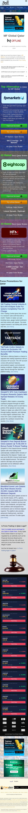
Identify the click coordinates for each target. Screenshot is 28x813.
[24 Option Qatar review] (14, 730)
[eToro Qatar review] (14, 727)
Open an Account (13, 126)
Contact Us (7, 792)
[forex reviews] (6, 789)
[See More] (10, 327)
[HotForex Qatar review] (5, 727)
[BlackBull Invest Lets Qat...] (13, 484)
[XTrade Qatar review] (14, 723)
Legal (19, 792)
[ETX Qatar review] (5, 730)
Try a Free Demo (13, 132)
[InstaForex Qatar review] (5, 723)
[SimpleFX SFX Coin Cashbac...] (13, 390)
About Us (2, 792)
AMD (2, 11)
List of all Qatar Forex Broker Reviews (14, 734)
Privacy (10, 792)
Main (7, 7)
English (12, 7)
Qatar (2, 7)
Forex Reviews (20, 7)
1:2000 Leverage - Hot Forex (14, 259)
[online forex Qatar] (6, 4)
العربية (11, 781)
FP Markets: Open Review (14, 137)
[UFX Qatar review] (23, 723)
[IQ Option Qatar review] (23, 727)
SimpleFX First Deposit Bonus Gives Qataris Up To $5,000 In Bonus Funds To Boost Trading (14, 443)
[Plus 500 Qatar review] (5, 719)
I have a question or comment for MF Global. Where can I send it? (14, 76)
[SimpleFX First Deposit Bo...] (13, 439)
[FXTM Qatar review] (23, 730)
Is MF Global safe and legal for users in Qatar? (14, 72)
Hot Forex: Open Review (14, 263)
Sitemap (25, 792)
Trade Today (14, 585)
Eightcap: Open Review (14, 207)
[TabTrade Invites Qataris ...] (13, 345)
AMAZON (18, 11)
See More (18, 810)
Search (22, 792)
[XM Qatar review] (14, 719)
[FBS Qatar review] (23, 719)
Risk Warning (15, 792)
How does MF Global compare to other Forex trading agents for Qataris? (14, 67)
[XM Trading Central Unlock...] (13, 302)
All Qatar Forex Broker (14, 146)
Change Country (23, 787)
